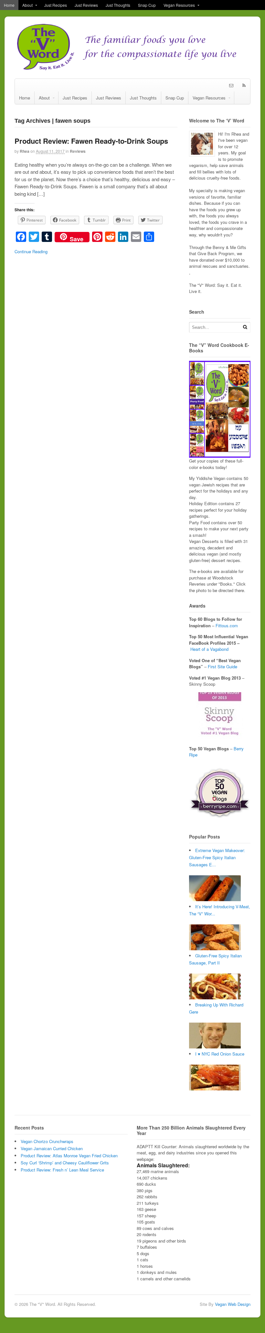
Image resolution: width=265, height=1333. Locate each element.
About (27, 5)
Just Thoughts (118, 5)
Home (9, 5)
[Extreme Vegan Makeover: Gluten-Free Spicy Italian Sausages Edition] (215, 899)
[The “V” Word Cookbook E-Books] (219, 455)
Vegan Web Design (232, 1304)
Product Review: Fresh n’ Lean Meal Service (62, 1170)
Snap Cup (147, 5)
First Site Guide (222, 666)
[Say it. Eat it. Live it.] (132, 68)
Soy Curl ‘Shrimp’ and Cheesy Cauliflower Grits (65, 1163)
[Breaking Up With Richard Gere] (215, 1047)
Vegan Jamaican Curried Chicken (52, 1148)
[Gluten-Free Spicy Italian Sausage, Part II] (215, 998)
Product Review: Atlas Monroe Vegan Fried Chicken (69, 1155)
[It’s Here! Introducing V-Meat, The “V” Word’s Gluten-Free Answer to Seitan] (215, 948)
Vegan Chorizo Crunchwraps (47, 1141)
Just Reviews (86, 5)
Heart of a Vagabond (209, 649)
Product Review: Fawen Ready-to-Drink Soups (91, 141)
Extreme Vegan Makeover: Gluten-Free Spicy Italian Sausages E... (217, 857)
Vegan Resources (179, 5)
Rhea (24, 151)
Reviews (78, 151)
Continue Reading (31, 251)
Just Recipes (55, 5)
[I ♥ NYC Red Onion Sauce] (215, 1089)
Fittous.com (227, 625)
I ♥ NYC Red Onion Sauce (219, 1054)
